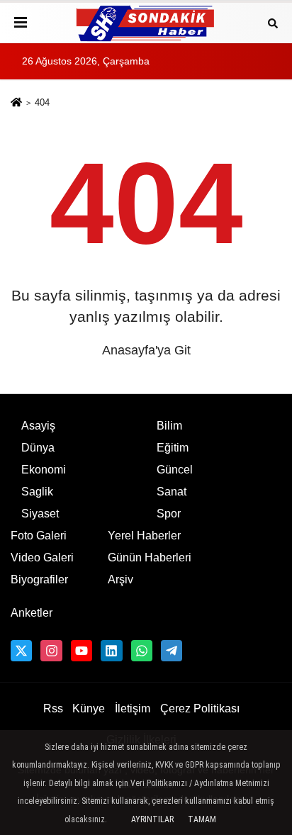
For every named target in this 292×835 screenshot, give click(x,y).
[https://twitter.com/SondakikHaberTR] (21, 650)
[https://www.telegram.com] (171, 650)
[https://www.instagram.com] (51, 650)
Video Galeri (42, 557)
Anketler (31, 613)
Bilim (169, 426)
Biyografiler (39, 579)
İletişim (132, 708)
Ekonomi (43, 470)
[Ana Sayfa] (16, 104)
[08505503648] (141, 650)
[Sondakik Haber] (146, 23)
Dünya (38, 448)
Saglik (37, 492)
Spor (169, 514)
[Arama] (273, 22)
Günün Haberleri (149, 557)
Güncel (175, 470)
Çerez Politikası (200, 708)
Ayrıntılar (152, 819)
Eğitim (173, 448)
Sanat (171, 492)
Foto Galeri (39, 535)
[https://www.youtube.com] (81, 650)
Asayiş (38, 426)
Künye (88, 708)
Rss (53, 708)
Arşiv (120, 579)
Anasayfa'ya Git (146, 350)
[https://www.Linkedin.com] (111, 650)
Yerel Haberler (144, 535)
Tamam (202, 819)
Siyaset (40, 514)
